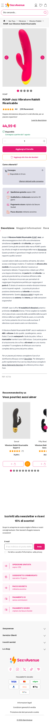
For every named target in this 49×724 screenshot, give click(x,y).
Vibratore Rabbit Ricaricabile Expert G (16, 446)
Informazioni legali (24, 703)
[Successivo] (45, 428)
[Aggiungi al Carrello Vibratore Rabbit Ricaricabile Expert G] (13, 464)
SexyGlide (28, 359)
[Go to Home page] (14, 5)
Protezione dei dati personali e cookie (24, 712)
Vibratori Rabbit (35, 21)
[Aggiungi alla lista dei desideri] (27, 464)
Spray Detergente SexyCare (12, 365)
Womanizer (42, 250)
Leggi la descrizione (38, 120)
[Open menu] (2, 5)
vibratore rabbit (27, 295)
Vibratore (22, 21)
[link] (36, 5)
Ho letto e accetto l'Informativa (25, 552)
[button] (24, 57)
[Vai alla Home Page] (4, 21)
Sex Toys (12, 21)
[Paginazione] (18, 91)
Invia (39, 546)
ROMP (5, 94)
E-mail (7, 541)
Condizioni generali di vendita (24, 707)
